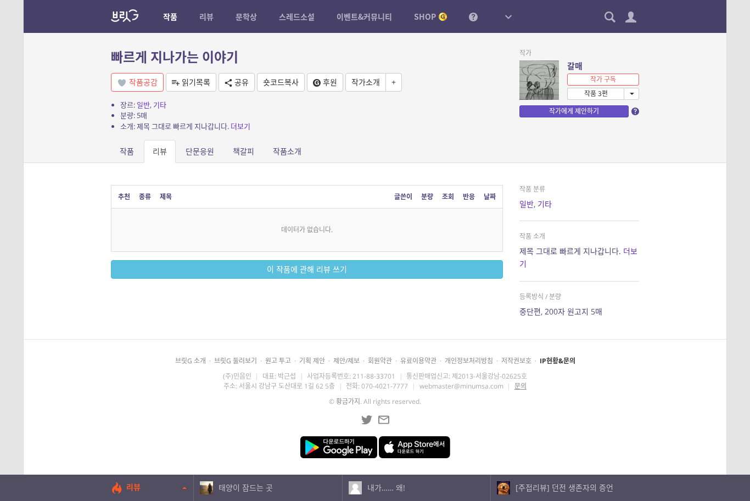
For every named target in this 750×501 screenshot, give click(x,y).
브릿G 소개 (190, 360)
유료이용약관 (418, 360)
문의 (520, 386)
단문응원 (200, 151)
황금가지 (348, 401)
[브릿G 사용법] (473, 16)
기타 (159, 105)
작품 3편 (596, 93)
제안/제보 (346, 360)
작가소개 (365, 82)
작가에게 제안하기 (574, 111)
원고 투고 (278, 360)
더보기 (240, 126)
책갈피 (243, 151)
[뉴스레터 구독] (383, 419)
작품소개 (287, 151)
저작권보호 (516, 360)
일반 (143, 105)
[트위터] (366, 419)
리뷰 (160, 151)
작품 (127, 151)
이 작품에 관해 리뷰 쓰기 (307, 269)
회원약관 (380, 360)
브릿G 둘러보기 (235, 360)
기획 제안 (312, 360)
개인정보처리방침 (469, 360)
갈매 (575, 65)
